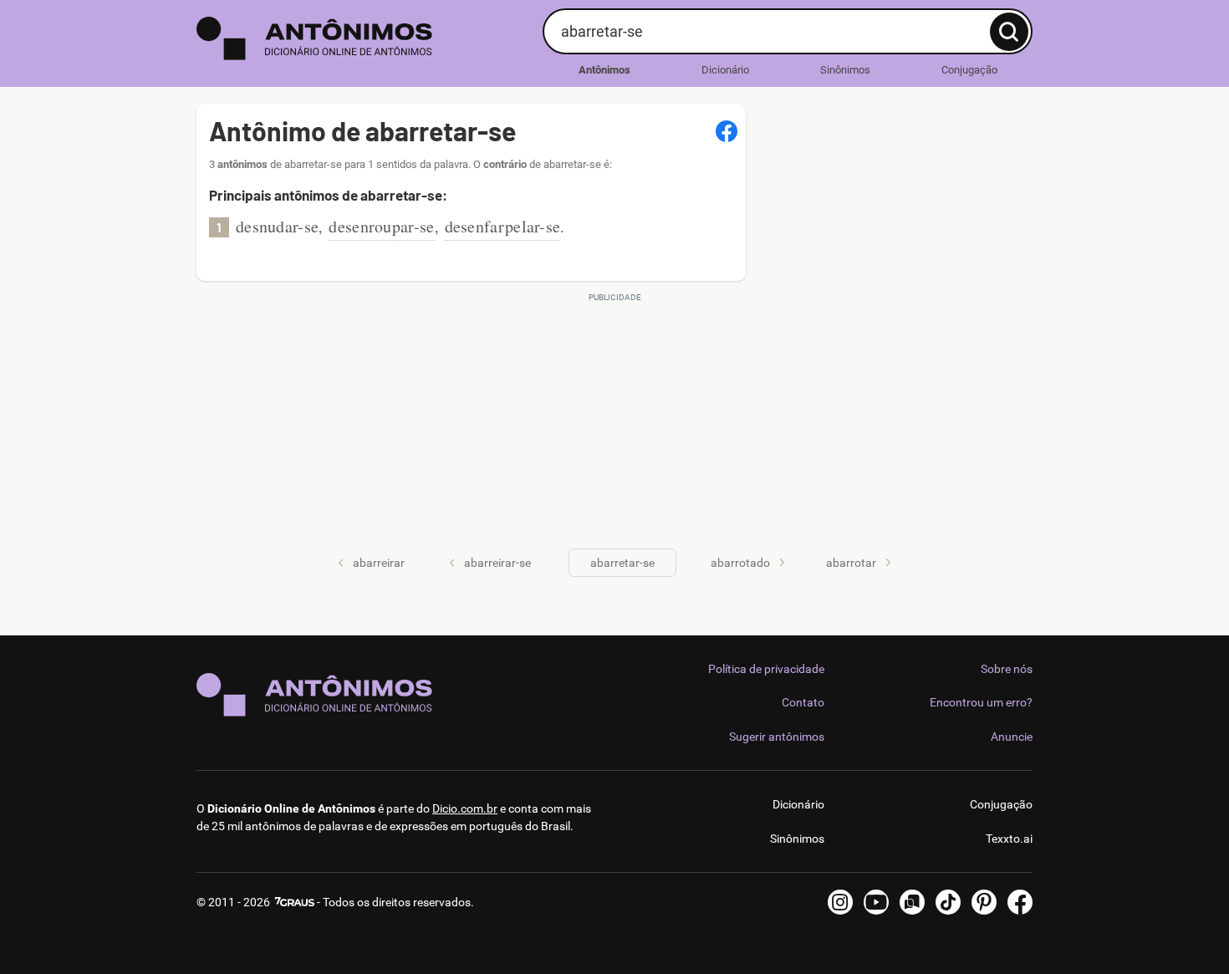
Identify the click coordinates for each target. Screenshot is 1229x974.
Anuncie (1012, 736)
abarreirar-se (497, 562)
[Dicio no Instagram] (840, 902)
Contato (803, 702)
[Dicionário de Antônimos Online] (363, 38)
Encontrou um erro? (981, 702)
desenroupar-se (381, 226)
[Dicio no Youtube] (876, 902)
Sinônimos (845, 70)
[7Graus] (293, 902)
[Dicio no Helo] (912, 902)
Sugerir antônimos (776, 736)
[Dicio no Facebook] (1020, 902)
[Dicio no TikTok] (948, 902)
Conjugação (969, 70)
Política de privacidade (766, 669)
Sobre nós (1007, 669)
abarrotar (851, 562)
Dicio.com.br (464, 808)
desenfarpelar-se (503, 226)
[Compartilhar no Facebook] (726, 131)
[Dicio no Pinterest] (984, 902)
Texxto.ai (1009, 838)
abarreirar (379, 562)
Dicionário (725, 70)
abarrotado (740, 562)
